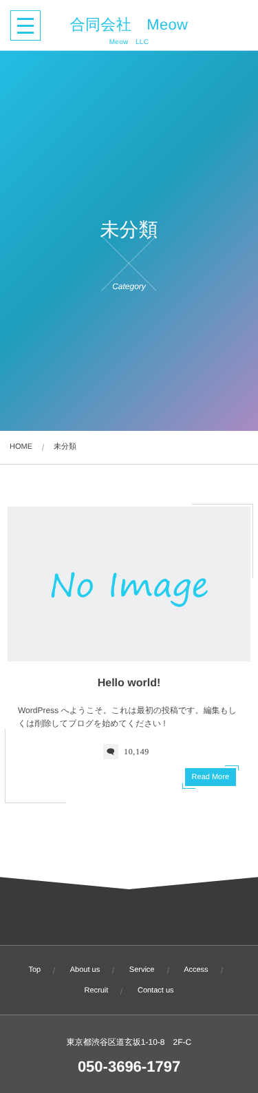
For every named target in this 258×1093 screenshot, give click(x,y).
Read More (210, 777)
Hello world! (129, 683)
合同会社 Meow (129, 24)
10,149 (136, 751)
